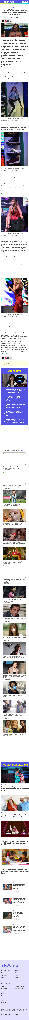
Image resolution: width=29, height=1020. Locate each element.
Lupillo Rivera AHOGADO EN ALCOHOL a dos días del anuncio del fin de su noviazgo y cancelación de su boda (19, 929)
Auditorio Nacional (15, 180)
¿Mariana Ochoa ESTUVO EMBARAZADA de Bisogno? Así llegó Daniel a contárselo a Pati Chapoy (14, 398)
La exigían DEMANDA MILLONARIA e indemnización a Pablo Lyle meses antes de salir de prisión (19, 914)
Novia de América (7, 192)
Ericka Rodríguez (16, 891)
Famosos (15, 882)
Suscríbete (25, 1)
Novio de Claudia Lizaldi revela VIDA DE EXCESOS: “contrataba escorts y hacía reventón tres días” (14, 413)
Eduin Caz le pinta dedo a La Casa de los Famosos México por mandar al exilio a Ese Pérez (15, 406)
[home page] (9, 2)
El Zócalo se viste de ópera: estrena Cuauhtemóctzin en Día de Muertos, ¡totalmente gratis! (15, 788)
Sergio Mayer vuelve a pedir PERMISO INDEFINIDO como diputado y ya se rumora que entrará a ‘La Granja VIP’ (19, 900)
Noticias (14, 7)
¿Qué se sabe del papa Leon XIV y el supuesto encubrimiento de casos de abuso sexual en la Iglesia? (14, 843)
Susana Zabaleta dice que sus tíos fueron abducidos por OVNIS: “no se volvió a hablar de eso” (15, 391)
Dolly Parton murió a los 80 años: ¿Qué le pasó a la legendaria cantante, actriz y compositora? (15, 421)
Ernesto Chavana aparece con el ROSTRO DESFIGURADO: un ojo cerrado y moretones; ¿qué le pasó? (19, 886)
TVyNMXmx (17, 17)
